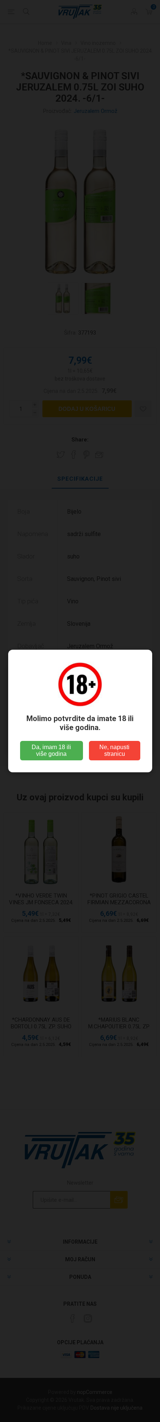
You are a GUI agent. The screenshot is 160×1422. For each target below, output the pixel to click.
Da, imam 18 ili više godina (51, 750)
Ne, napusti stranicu (114, 750)
